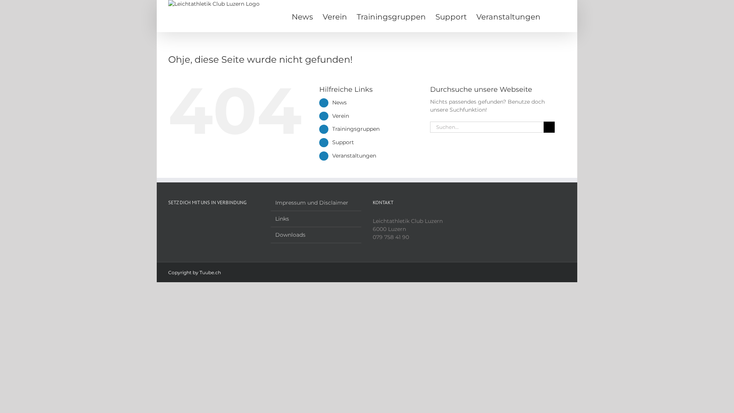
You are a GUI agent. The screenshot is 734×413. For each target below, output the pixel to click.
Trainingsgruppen (356, 128)
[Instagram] (181, 221)
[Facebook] (170, 221)
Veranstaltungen (354, 155)
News (339, 102)
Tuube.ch (210, 272)
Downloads (290, 234)
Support (343, 142)
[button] (553, 16)
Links (282, 218)
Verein (340, 115)
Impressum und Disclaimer (311, 202)
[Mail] (191, 221)
